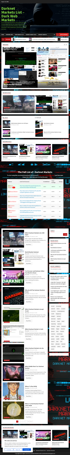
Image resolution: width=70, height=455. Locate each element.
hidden (52, 328)
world (52, 349)
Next (31, 421)
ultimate (57, 344)
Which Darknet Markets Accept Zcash (13, 315)
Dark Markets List (19, 34)
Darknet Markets (42, 34)
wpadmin (6, 86)
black (58, 308)
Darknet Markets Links (36, 453)
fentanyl (53, 326)
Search (52, 230)
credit (52, 313)
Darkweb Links (9, 34)
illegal (57, 328)
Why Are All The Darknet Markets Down (56, 39)
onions (57, 336)
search (52, 341)
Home (2, 34)
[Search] (54, 34)
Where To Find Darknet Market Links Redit (13, 410)
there (52, 344)
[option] (35, 67)
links (57, 331)
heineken (63, 326)
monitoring (59, 334)
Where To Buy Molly (13, 391)
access (52, 306)
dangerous (58, 313)
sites (57, 341)
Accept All (26, 449)
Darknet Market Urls (31, 34)
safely (62, 339)
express (59, 323)
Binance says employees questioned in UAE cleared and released (58, 298)
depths (59, 318)
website (63, 344)
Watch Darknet (64, 34)
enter (63, 321)
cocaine (63, 308)
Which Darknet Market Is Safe (13, 334)
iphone (52, 331)
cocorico (53, 311)
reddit (57, 339)
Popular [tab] (38, 117)
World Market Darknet (39, 124)
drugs (58, 321)
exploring (53, 323)
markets (53, 334)
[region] (18, 445)
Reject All (18, 449)
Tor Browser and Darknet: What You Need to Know (30, 39)
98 (28, 421)
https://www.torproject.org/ (46, 175)
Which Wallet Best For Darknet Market (13, 372)
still (61, 341)
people (52, 339)
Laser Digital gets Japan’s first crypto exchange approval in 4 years (58, 292)
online (62, 336)
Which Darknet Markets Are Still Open (6, 124)
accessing (58, 306)
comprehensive (60, 311)
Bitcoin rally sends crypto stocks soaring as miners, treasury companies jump (59, 278)
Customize (9, 449)
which (63, 346)
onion (52, 336)
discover (53, 321)
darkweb (53, 318)
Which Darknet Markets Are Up (13, 353)
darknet (59, 316)
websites (53, 346)
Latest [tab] (6, 117)
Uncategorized (6, 107)
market (62, 331)
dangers (53, 316)
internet (63, 328)
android (53, 308)
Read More (28, 244)
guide (58, 326)
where (58, 346)
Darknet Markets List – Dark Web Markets (12, 14)
